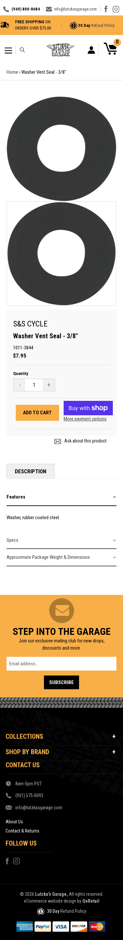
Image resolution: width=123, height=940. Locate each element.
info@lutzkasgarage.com (75, 9)
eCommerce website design (50, 901)
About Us (14, 821)
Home (12, 72)
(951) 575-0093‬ (29, 795)
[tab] (61, 497)
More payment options (85, 419)
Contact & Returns (22, 830)
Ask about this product (85, 440)
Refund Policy (102, 25)
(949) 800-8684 (25, 9)
